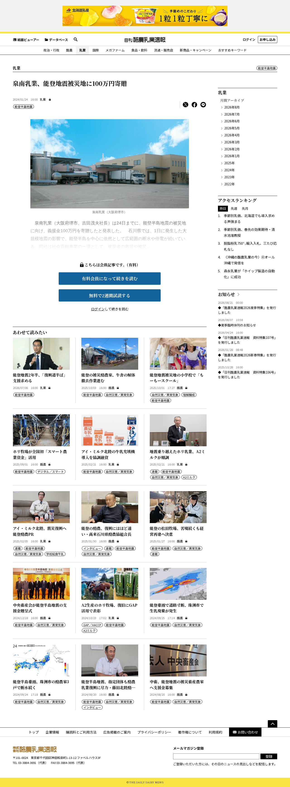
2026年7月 (232, 114)
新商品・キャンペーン (195, 50)
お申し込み (268, 39)
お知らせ (226, 294)
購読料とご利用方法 (81, 732)
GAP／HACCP (92, 625)
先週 (234, 208)
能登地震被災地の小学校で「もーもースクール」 (177, 378)
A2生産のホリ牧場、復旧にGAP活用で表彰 (109, 608)
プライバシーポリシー (154, 732)
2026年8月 (232, 107)
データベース (58, 39)
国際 (95, 50)
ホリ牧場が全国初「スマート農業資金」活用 (40, 454)
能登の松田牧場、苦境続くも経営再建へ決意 (177, 531)
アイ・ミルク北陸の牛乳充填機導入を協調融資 (108, 454)
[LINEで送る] (203, 104)
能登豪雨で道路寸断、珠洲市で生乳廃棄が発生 (177, 608)
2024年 (229, 170)
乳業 (82, 50)
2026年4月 (232, 135)
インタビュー (92, 548)
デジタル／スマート (50, 471)
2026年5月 (232, 128)
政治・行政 (51, 50)
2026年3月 (232, 142)
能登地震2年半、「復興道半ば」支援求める (40, 378)
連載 (155, 471)
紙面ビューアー (28, 39)
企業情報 (52, 732)
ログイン (249, 39)
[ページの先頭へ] (272, 723)
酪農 (69, 50)
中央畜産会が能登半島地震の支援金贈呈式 (40, 608)
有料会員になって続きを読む (110, 278)
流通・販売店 (163, 50)
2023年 (229, 177)
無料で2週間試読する (109, 295)
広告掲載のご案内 (116, 732)
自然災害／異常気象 (119, 395)
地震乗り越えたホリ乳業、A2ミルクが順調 (177, 454)
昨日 (223, 208)
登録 (269, 756)
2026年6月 (232, 121)
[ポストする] (185, 104)
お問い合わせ (248, 732)
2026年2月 (232, 149)
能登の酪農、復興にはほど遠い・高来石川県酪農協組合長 (106, 531)
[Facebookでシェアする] (194, 104)
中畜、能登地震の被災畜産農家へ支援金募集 (177, 684)
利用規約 (215, 732)
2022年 (229, 184)
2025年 (229, 163)
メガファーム (115, 50)
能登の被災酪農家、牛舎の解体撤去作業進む (108, 378)
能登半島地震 (267, 68)
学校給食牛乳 (55, 554)
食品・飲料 (139, 50)
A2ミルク (189, 477)
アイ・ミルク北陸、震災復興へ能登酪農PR (39, 531)
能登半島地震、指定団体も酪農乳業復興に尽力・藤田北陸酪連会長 (108, 687)
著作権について (190, 732)
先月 (245, 208)
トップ (34, 732)
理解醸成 (189, 395)
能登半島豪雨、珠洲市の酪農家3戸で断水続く (41, 684)
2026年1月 (232, 156)
